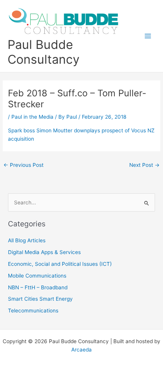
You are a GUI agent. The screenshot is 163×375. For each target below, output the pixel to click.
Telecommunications (33, 311)
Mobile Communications (37, 276)
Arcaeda (81, 350)
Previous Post (23, 165)
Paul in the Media (32, 117)
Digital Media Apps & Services (44, 252)
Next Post (144, 165)
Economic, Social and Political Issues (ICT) (60, 264)
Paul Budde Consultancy (44, 52)
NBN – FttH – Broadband (37, 287)
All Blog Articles (26, 240)
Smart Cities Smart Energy (40, 299)
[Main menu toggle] (148, 36)
